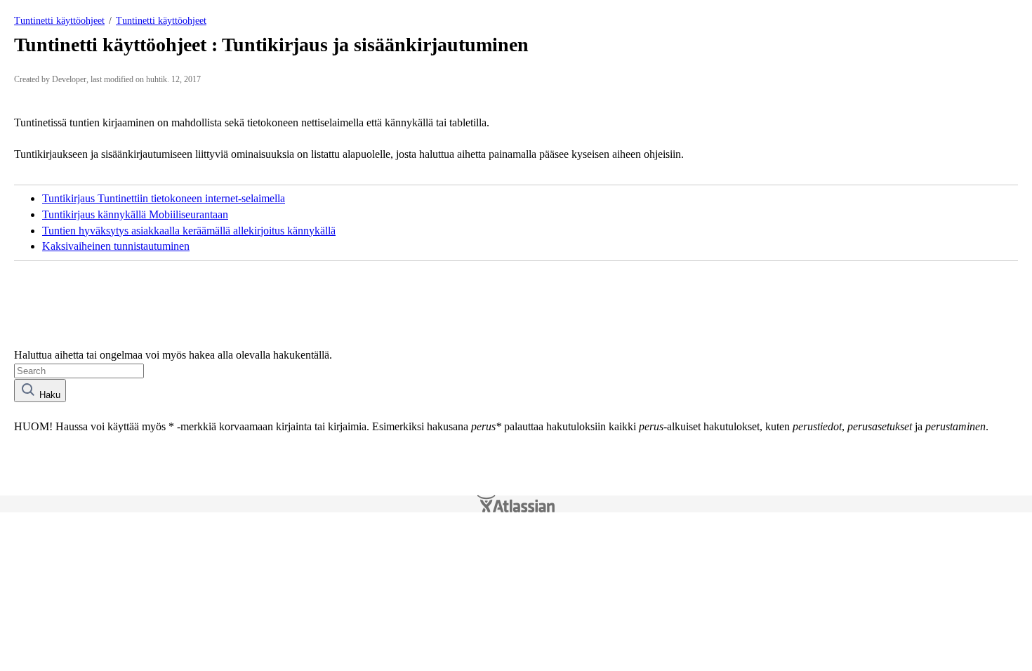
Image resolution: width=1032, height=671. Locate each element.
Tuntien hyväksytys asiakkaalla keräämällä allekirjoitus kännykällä (189, 231)
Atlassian (516, 504)
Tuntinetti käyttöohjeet (59, 20)
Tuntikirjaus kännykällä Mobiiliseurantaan (135, 214)
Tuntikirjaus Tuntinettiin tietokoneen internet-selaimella (163, 198)
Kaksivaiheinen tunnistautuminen (116, 246)
